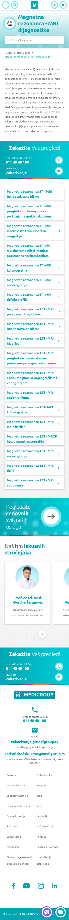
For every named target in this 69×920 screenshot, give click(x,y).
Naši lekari (13, 846)
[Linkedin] (54, 885)
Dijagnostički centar (18, 805)
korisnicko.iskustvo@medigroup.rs (34, 754)
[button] (63, 5)
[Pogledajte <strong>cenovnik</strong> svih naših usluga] (51, 517)
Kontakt (41, 836)
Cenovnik (41, 816)
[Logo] (34, 5)
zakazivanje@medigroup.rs (34, 742)
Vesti (39, 805)
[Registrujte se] (54, 5)
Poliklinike (13, 826)
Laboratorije (14, 836)
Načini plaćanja (45, 826)
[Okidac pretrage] (14, 5)
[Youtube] (26, 885)
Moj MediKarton (16, 785)
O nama (11, 775)
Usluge (9, 52)
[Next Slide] (42, 634)
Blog (39, 795)
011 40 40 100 (34, 720)
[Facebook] (13, 886)
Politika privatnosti (47, 846)
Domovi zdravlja (16, 816)
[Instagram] (41, 886)
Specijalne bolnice (17, 795)
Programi (41, 785)
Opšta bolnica (44, 775)
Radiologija (23, 52)
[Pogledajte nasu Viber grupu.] (47, 912)
